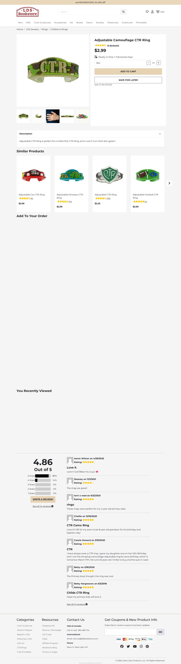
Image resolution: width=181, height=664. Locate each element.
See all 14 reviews (42, 506)
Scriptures (127, 22)
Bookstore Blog (49, 647)
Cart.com (99, 663)
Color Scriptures (42, 22)
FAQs (44, 639)
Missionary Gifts (24, 639)
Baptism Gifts (23, 634)
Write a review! (43, 499)
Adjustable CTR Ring (106, 194)
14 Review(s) (113, 45)
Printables (141, 22)
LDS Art (20, 643)
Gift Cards (47, 634)
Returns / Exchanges (51, 630)
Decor (89, 22)
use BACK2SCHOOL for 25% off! (90, 2)
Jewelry (100, 22)
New (20, 22)
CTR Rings (22, 647)
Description (25, 133)
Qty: (98, 63)
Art (71, 22)
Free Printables (24, 652)
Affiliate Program (50, 643)
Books (79, 22)
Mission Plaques (24, 630)
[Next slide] (169, 183)
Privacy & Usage (49, 652)
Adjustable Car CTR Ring (32, 194)
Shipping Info (48, 626)
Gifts (28, 22)
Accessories (60, 22)
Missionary (112, 22)
